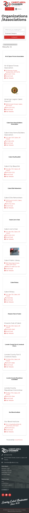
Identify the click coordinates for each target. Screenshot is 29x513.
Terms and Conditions (7, 485)
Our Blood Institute (11, 421)
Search (15, 37)
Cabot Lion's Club (11, 229)
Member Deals (6, 474)
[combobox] (14, 33)
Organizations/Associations (10, 44)
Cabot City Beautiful (12, 166)
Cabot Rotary (9, 292)
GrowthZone (18, 440)
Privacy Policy (5, 483)
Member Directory (7, 470)
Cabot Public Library (12, 260)
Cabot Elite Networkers (13, 198)
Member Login (6, 468)
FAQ (3, 481)
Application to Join (6, 472)
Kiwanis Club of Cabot (12, 323)
